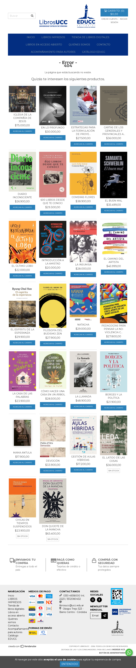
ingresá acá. (118, 650)
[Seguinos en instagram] (92, 599)
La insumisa (83, 264)
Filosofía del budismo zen (52, 332)
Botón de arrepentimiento (113, 653)
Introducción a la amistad (53, 262)
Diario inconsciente (22, 196)
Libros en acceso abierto (44, 44)
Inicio (31, 37)
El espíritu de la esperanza (22, 331)
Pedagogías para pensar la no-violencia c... (114, 329)
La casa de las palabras (22, 395)
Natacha (83, 324)
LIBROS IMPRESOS (53, 37)
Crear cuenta (109, 19)
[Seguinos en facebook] (99, 599)
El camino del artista (114, 260)
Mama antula (22, 452)
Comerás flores (83, 197)
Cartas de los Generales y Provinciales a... (113, 131)
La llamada (83, 396)
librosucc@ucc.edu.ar (71, 605)
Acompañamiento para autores (53, 51)
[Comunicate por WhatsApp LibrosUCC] (129, 652)
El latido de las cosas (113, 459)
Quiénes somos (79, 44)
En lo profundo (53, 127)
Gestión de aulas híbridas (83, 458)
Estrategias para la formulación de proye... (83, 131)
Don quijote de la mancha (53, 528)
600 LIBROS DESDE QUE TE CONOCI (53, 201)
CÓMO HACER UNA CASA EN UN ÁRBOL (52, 393)
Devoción (53, 460)
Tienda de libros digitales (90, 37)
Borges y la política (113, 396)
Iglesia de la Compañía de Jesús (22, 118)
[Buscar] (32, 16)
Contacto (103, 44)
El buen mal (113, 200)
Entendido (70, 664)
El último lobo (22, 265)
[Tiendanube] (22, 647)
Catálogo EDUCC (93, 51)
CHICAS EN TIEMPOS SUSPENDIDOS (22, 523)
